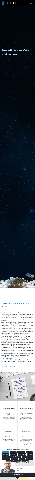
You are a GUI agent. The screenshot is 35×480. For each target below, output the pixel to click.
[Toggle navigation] (30, 3)
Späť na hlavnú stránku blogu (8, 366)
